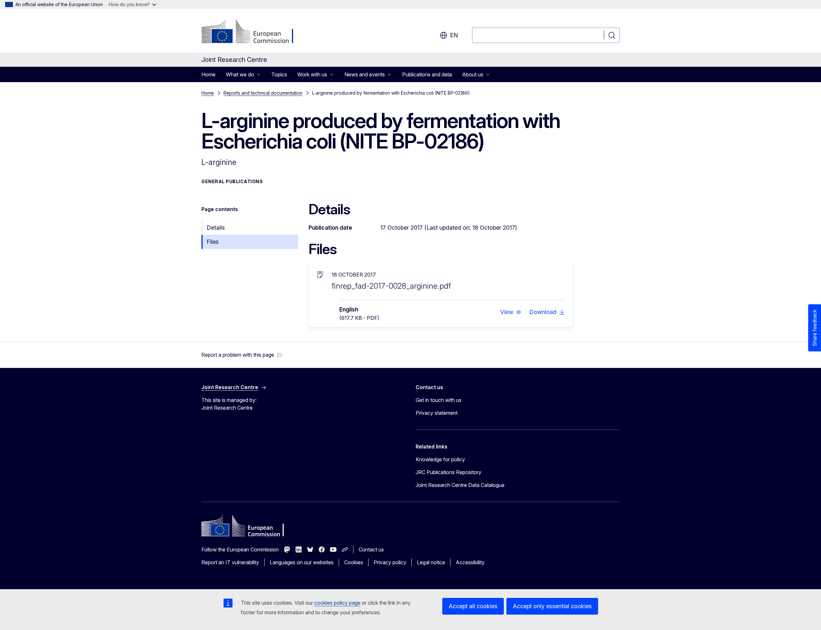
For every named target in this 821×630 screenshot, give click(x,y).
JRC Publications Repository (448, 472)
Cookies (353, 562)
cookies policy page (337, 603)
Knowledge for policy (440, 459)
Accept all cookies (473, 606)
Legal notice (431, 562)
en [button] (454, 35)
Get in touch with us (438, 400)
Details (216, 227)
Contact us (371, 549)
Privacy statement (437, 413)
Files (213, 241)
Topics (279, 74)
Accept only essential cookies (552, 606)
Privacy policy (390, 562)
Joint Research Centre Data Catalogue (460, 485)
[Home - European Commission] (253, 32)
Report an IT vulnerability (230, 562)
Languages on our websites (302, 562)
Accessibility (470, 562)
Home (208, 74)
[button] (510, 312)
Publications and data (427, 74)
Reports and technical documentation (263, 93)
